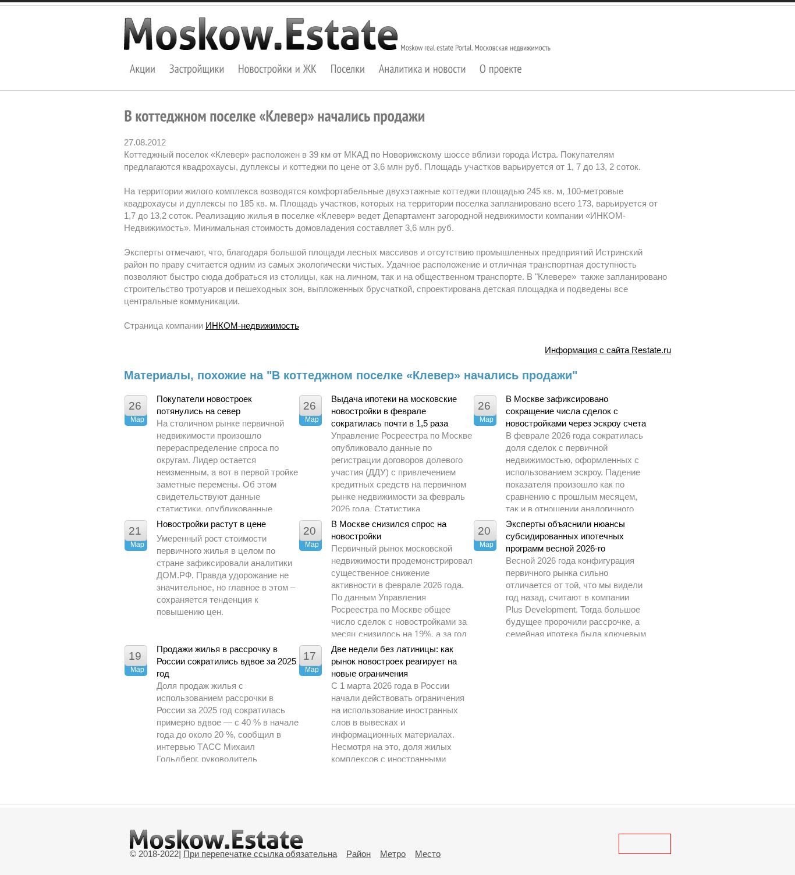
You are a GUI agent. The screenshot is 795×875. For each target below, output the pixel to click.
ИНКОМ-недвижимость (252, 325)
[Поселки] (348, 68)
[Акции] (143, 68)
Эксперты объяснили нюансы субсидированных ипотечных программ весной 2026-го (565, 536)
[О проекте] (501, 68)
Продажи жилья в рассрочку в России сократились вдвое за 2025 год (226, 661)
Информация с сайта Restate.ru (608, 350)
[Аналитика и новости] (422, 68)
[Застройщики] (197, 68)
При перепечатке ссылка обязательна (260, 854)
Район (358, 854)
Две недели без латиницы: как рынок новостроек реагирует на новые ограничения (394, 661)
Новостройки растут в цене (211, 524)
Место (428, 854)
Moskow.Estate (261, 33)
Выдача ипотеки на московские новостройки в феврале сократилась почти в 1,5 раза (394, 411)
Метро (393, 854)
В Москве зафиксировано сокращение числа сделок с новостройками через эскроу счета (576, 411)
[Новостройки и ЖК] (277, 68)
